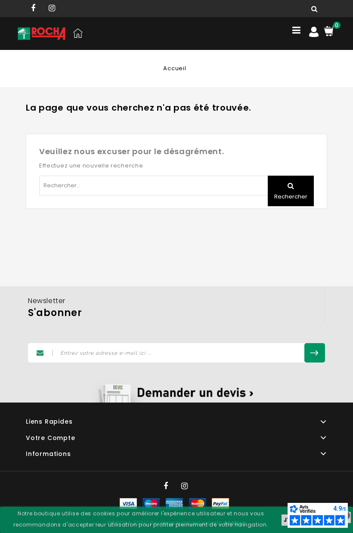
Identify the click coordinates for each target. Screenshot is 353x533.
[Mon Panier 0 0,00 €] (328, 30)
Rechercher (290, 196)
